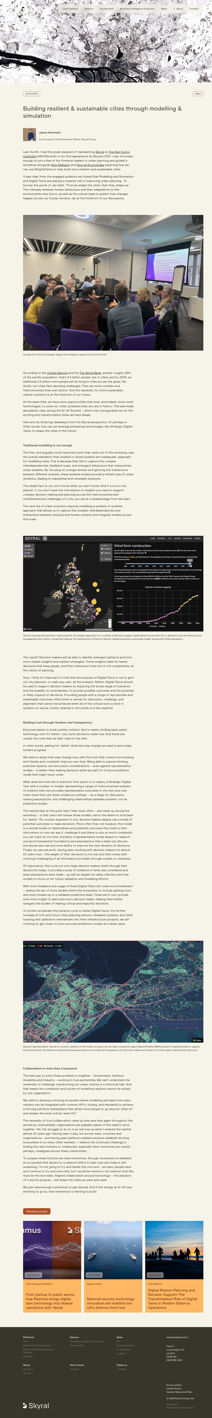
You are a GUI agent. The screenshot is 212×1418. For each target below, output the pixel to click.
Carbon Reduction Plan (179, 1391)
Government (107, 8)
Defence (88, 8)
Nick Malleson (60, 165)
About (179, 8)
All (118, 1341)
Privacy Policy (174, 1385)
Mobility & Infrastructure (36, 1345)
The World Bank (90, 373)
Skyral (100, 152)
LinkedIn (121, 1369)
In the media (123, 1349)
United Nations (57, 373)
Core (25, 1341)
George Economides (90, 165)
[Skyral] (24, 10)
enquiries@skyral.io (177, 1337)
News (164, 8)
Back (198, 93)
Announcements (126, 1345)
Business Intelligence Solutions (137, 8)
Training (27, 1356)
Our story (28, 1369)
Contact (194, 8)
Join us (27, 1373)
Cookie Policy (173, 1388)
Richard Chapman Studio (180, 1407)
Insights (121, 1353)
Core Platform (70, 8)
